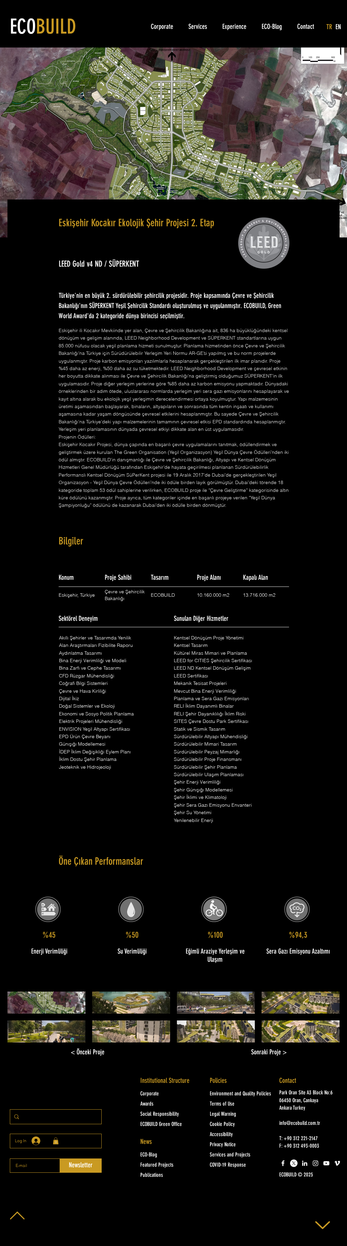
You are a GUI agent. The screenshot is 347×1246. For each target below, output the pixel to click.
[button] (46, 1003)
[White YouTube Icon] (326, 1163)
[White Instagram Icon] (315, 1163)
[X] (294, 1163)
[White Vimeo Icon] (337, 1163)
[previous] (19, 1021)
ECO (43, 28)
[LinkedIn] (304, 1163)
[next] (327, 1021)
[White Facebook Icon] (283, 1163)
